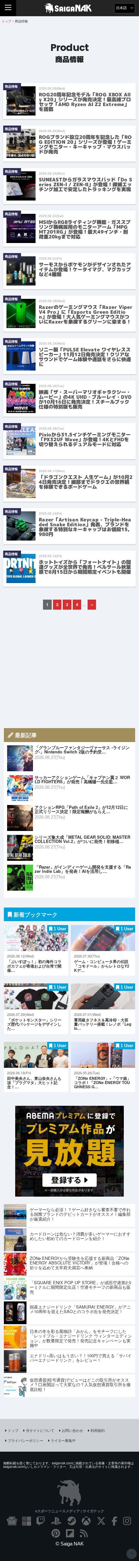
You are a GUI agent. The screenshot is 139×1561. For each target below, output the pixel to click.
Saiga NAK (69, 8)
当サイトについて (40, 1430)
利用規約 (98, 1430)
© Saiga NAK (70, 1543)
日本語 (122, 8)
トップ (13, 1430)
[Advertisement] (69, 668)
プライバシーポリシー (25, 1440)
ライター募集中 (63, 1440)
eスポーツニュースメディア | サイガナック (69, 1510)
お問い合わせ (72, 1430)
